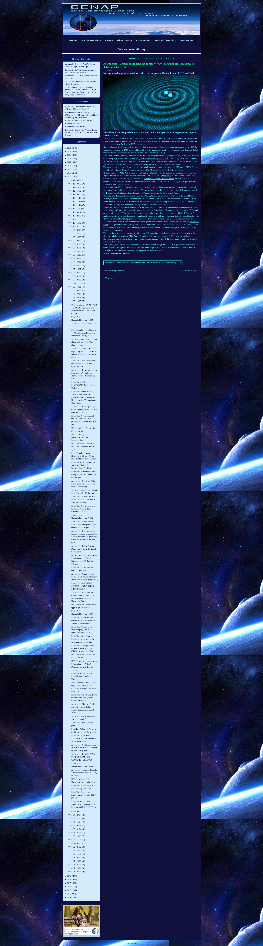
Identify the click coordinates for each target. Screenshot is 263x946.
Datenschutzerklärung (131, 49)
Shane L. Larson (165, 210)
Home (73, 40)
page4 (136, 943)
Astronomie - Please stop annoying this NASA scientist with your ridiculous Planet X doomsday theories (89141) (81, 114)
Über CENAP (124, 40)
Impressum (187, 40)
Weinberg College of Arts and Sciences (159, 179)
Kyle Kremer (166, 176)
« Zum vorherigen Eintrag (113, 271)
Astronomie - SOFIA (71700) (76, 127)
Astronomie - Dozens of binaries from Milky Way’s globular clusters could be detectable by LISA (143, 263)
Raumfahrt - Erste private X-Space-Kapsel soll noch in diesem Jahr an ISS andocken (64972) (81, 132)
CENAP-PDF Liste (91, 40)
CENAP (109, 40)
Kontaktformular (165, 40)
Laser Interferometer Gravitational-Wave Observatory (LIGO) (141, 153)
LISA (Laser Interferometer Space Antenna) (151, 159)
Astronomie (143, 40)
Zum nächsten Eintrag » (188, 271)
